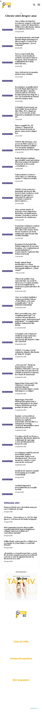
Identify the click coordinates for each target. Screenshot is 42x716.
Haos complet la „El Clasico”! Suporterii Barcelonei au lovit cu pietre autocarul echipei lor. (26, 129)
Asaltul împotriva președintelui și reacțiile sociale (26, 488)
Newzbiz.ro (34, 708)
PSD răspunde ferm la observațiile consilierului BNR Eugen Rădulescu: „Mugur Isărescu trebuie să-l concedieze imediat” (19, 530)
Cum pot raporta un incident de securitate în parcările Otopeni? (18, 697)
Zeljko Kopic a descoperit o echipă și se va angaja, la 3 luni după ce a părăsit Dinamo (20, 543)
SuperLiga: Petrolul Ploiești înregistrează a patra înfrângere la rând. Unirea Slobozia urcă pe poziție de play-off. (26, 403)
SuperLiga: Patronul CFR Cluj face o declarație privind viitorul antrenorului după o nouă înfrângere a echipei (27, 387)
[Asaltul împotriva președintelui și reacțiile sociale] (7, 489)
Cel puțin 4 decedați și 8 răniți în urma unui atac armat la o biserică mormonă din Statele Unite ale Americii (27, 338)
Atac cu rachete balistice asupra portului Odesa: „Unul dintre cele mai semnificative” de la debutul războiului (26, 301)
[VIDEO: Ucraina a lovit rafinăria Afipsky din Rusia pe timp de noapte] (7, 354)
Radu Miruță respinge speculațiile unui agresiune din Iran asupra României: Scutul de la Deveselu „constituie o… (27, 162)
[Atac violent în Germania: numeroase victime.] (7, 76)
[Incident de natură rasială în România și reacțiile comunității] (7, 474)
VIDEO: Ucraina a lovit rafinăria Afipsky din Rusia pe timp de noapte (27, 352)
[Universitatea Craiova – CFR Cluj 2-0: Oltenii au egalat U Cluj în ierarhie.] (7, 178)
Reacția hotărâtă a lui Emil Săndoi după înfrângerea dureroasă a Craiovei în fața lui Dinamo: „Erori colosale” (27, 41)
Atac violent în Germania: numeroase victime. (26, 73)
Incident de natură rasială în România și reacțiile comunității (27, 473)
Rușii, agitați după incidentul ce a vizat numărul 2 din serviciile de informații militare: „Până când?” (27, 266)
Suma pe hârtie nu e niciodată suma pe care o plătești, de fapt (20, 508)
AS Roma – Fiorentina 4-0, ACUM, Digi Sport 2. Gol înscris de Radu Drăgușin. (20, 518)
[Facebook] (3, 635)
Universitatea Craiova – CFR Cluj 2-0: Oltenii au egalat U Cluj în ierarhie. (26, 177)
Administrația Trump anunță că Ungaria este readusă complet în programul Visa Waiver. (19, 687)
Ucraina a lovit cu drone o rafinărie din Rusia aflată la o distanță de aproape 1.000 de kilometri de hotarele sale (27, 440)
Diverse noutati (7, 29)
